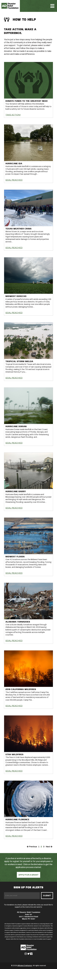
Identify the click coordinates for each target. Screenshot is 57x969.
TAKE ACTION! (13, 115)
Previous (32, 847)
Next (48, 847)
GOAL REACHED (14, 180)
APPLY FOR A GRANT (28, 875)
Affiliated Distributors (24, 965)
